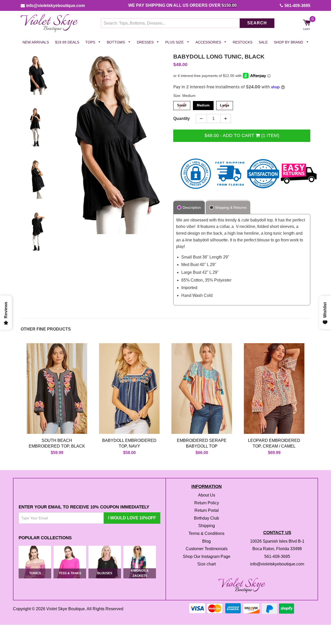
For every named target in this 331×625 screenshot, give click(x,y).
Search (257, 23)
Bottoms (116, 42)
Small (182, 104)
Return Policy (206, 503)
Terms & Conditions (206, 533)
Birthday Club (206, 518)
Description (192, 207)
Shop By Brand (289, 42)
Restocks (242, 42)
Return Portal (206, 510)
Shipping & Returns (230, 207)
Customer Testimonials (207, 549)
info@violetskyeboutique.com (55, 5)
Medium (203, 104)
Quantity (181, 118)
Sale (263, 42)
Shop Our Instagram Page (206, 556)
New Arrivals (35, 42)
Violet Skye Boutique (65, 609)
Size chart (206, 564)
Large (225, 104)
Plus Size (175, 42)
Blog (206, 541)
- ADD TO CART (242, 135)
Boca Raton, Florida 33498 (277, 549)
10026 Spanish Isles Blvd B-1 (277, 541)
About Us (206, 495)
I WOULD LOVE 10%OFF (132, 518)
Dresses (146, 42)
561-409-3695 (297, 5)
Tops (90, 42)
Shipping (206, 526)
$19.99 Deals (67, 42)
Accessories (208, 42)
